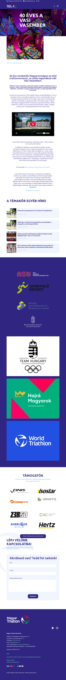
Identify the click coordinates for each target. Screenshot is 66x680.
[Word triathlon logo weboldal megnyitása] (33, 460)
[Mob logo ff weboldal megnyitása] (33, 375)
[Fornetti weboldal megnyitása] (19, 505)
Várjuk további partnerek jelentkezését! (33, 536)
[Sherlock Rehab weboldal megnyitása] (19, 528)
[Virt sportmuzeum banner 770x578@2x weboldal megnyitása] (33, 418)
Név (11, 562)
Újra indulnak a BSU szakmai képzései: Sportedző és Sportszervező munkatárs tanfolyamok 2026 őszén (35, 246)
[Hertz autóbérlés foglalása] (47, 528)
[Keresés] (54, 6)
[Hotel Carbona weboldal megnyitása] (47, 518)
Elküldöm (33, 596)
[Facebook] (36, 1)
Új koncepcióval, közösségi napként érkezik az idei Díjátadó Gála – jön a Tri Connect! (35, 234)
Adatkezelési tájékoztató (13, 662)
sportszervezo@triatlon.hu (23, 644)
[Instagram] (38, 1)
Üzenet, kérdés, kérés (16, 578)
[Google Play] (53, 628)
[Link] (12, 6)
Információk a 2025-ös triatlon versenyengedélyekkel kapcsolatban (24, 657)
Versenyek (19, 63)
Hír (14, 63)
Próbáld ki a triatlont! (33, 190)
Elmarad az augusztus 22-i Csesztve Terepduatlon (35, 210)
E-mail (11, 570)
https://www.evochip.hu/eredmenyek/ (37, 167)
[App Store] (57, 628)
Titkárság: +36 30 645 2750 (15, 1)
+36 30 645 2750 (16, 640)
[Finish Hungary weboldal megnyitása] (19, 494)
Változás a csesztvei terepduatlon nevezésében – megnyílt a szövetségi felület (35, 223)
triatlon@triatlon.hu (29, 1)
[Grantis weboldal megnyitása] (47, 500)
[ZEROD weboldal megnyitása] (19, 518)
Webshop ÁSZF (11, 660)
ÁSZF (8, 653)
